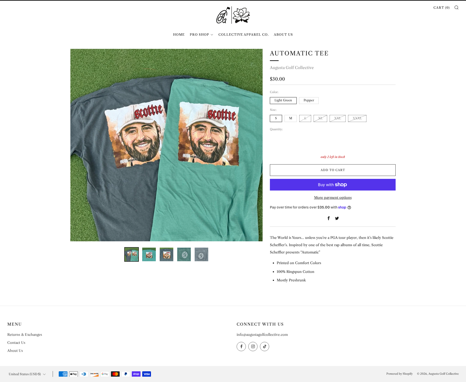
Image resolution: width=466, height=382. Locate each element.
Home (179, 34)
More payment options (333, 197)
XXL (337, 118)
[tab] (131, 254)
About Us (283, 34)
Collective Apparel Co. (243, 34)
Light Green (283, 100)
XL (320, 118)
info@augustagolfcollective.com (262, 334)
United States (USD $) (25, 374)
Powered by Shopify (399, 373)
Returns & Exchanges (24, 334)
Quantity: (276, 129)
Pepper (309, 100)
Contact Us (16, 342)
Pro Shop (199, 34)
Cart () (441, 7)
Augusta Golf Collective (292, 67)
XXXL (357, 118)
